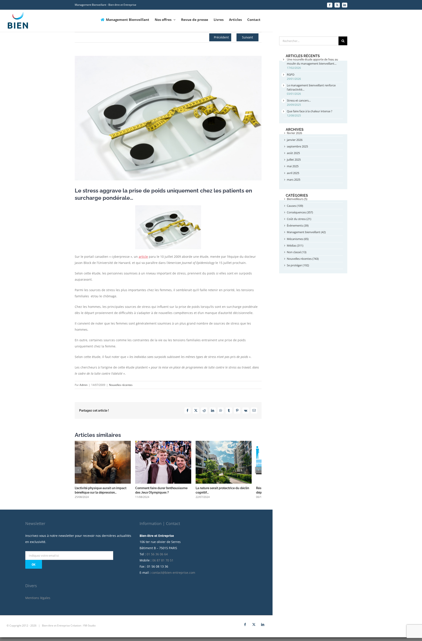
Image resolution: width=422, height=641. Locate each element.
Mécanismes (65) (298, 239)
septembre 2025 (297, 146)
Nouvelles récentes (121, 385)
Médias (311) (295, 245)
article (143, 256)
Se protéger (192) (298, 265)
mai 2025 (292, 166)
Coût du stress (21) (299, 219)
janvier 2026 (294, 140)
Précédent (221, 37)
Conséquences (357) (300, 212)
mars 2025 (293, 180)
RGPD (290, 74)
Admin (83, 385)
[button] (78, 471)
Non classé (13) (296, 252)
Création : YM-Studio (83, 628)
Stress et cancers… (299, 100)
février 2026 (294, 133)
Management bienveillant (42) (306, 232)
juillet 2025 (294, 160)
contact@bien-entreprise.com (173, 575)
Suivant (247, 37)
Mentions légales (37, 600)
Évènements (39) (298, 225)
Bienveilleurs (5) (297, 199)
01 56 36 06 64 (157, 556)
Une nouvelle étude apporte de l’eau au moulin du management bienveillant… (312, 61)
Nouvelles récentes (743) (303, 259)
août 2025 (293, 153)
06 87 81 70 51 (162, 563)
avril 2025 (293, 173)
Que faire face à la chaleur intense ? (309, 111)
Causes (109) (295, 206)
